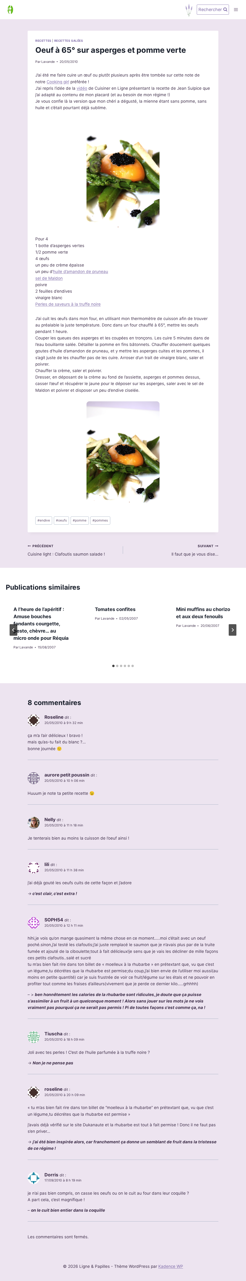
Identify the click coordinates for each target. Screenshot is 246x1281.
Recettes (43, 40)
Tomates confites (115, 609)
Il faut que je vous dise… (195, 550)
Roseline (53, 717)
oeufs (61, 520)
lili (46, 864)
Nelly (49, 819)
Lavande (48, 62)
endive (43, 520)
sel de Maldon (49, 278)
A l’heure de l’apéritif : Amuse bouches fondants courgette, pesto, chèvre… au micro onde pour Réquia (41, 623)
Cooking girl (58, 81)
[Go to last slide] (13, 630)
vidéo (82, 88)
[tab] (113, 666)
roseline (53, 1089)
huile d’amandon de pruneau (80, 271)
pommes (100, 520)
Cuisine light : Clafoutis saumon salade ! (66, 550)
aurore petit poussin (66, 775)
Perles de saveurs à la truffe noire (68, 304)
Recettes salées (68, 40)
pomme (79, 520)
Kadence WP (170, 1266)
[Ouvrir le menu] (235, 9)
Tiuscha (53, 1034)
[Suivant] (232, 630)
